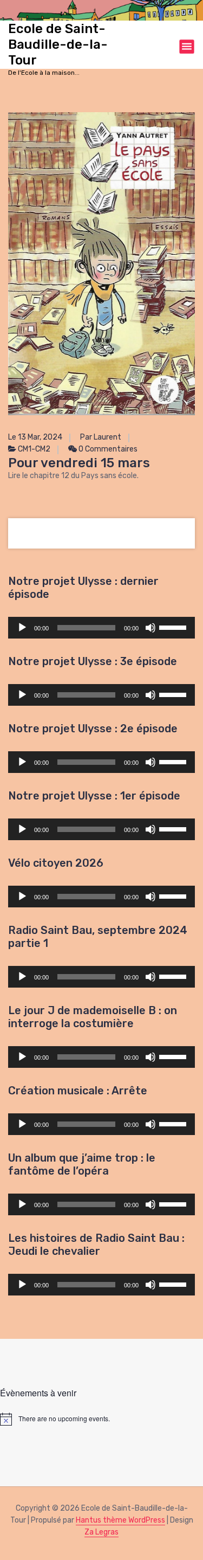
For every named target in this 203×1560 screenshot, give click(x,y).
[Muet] (150, 627)
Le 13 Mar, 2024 (35, 437)
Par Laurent (100, 437)
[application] (101, 628)
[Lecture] (22, 627)
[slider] (174, 626)
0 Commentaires (107, 449)
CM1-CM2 (34, 449)
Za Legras (101, 1532)
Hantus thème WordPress (120, 1520)
